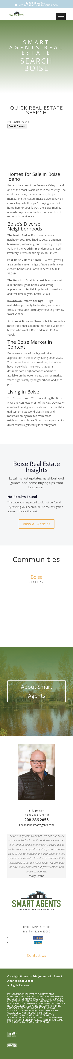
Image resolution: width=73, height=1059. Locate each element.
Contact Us (36, 955)
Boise (36, 577)
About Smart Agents (36, 691)
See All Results (17, 126)
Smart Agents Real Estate (36, 47)
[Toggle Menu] (61, 16)
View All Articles (36, 523)
